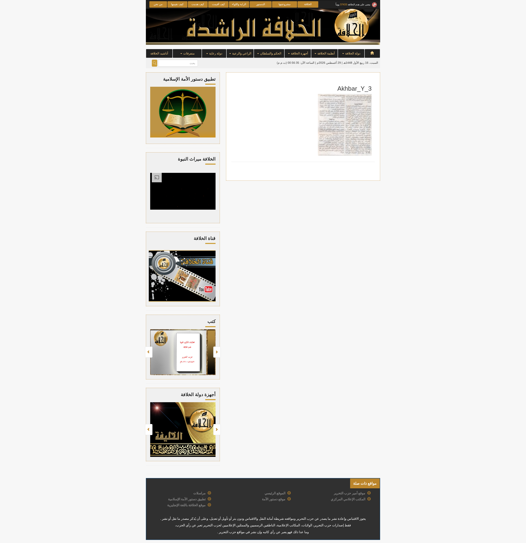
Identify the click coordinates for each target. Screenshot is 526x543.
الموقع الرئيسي (275, 493)
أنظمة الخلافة (326, 53)
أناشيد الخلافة (159, 53)
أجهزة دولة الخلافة (198, 394)
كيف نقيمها (177, 4)
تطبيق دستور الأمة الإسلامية (187, 499)
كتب (212, 321)
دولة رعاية (215, 53)
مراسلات (199, 493)
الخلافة (308, 4)
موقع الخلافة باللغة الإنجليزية (186, 505)
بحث (154, 63)
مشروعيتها (285, 4)
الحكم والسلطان (270, 53)
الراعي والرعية (241, 53)
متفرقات (188, 53)
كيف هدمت (197, 4)
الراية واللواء (239, 4)
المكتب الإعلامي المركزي (348, 499)
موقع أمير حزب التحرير (349, 493)
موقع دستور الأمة (273, 499)
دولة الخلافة (352, 53)
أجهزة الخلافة (299, 53)
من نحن (158, 4)
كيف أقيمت (218, 4)
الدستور (260, 4)
